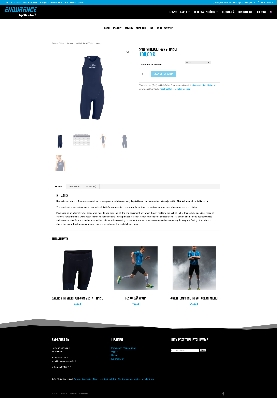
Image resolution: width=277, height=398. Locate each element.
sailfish (169, 89)
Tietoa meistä (228, 12)
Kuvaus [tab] (58, 186)
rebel (162, 89)
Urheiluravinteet (165, 28)
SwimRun (129, 28)
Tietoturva (261, 12)
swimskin (177, 89)
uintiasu (186, 89)
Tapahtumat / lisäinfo (204, 12)
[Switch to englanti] (271, 15)
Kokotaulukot (117, 359)
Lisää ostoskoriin (163, 73)
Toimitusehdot (245, 12)
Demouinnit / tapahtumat (123, 348)
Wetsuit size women (151, 64)
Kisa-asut (196, 85)
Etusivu (173, 12)
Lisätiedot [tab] (74, 186)
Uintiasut (70, 43)
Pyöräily (117, 28)
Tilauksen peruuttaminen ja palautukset (136, 379)
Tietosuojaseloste (82, 379)
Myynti (114, 351)
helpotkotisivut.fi (79, 394)
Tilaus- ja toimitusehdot (104, 379)
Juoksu (107, 28)
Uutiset (114, 355)
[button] (127, 52)
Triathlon (141, 28)
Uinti (151, 28)
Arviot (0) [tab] (91, 186)
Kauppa (183, 12)
